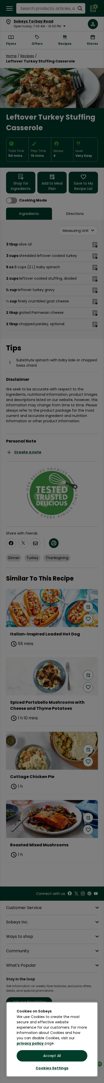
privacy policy (30, 1043)
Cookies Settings (52, 1068)
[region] (52, 1039)
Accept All (52, 1055)
